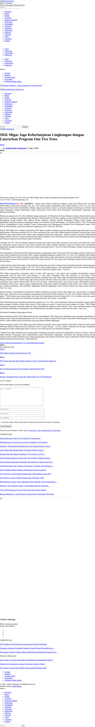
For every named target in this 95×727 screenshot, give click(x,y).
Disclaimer (9, 79)
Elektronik (8, 30)
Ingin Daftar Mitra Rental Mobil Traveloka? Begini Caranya (22, 450)
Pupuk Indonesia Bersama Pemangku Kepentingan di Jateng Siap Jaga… (26, 462)
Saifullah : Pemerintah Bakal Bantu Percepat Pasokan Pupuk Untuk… (25, 446)
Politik (7, 16)
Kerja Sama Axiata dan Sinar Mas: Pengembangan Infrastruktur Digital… (27, 660)
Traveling (8, 39)
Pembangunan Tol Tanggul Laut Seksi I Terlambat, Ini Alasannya (24, 442)
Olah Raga (9, 22)
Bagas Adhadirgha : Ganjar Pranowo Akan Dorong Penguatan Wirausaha (27, 494)
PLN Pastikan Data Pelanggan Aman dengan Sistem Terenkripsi (23, 644)
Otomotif (8, 26)
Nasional (8, 18)
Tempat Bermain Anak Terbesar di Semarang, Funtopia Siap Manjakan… (27, 466)
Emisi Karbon (5, 343)
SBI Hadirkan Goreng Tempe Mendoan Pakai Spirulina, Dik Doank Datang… (28, 482)
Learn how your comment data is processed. (45, 430)
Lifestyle (8, 35)
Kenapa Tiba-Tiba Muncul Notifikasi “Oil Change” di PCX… (22, 454)
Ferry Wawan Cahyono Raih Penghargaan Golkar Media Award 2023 (25, 474)
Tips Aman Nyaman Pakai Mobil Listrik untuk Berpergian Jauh (23, 668)
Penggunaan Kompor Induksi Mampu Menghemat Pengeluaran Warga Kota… (28, 652)
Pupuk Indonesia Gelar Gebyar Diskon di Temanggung (20, 438)
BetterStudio (17, 686)
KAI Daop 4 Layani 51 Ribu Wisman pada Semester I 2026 (22, 478)
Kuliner (7, 41)
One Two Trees (24, 343)
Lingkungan (14, 343)
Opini (7, 37)
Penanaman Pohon (37, 343)
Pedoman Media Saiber (13, 81)
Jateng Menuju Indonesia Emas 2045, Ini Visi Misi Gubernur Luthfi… (25, 458)
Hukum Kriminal (11, 20)
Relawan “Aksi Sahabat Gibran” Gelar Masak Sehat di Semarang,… (25, 486)
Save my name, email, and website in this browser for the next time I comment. (31, 422)
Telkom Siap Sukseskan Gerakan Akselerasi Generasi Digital (22, 664)
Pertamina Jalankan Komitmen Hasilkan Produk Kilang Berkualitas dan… (27, 648)
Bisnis (7, 14)
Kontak (7, 73)
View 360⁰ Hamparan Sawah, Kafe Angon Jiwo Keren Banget (23, 490)
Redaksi (8, 75)
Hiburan (8, 32)
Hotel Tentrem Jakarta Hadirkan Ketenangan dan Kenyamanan (23, 470)
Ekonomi (8, 12)
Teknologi (8, 28)
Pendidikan (9, 24)
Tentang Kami (10, 77)
